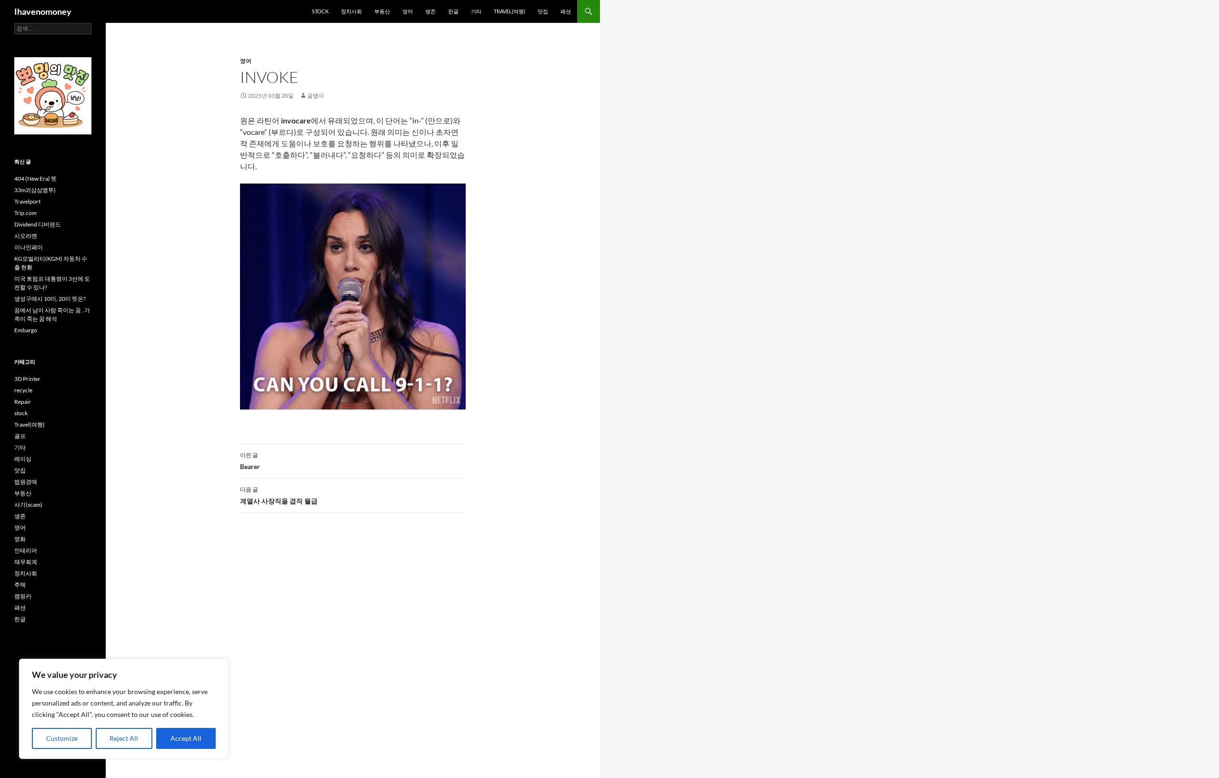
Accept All (185, 738)
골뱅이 (315, 95)
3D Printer (27, 378)
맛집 (543, 11)
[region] (124, 709)
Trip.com (25, 212)
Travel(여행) (509, 11)
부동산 (382, 11)
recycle (23, 390)
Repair (22, 401)
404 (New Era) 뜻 (35, 178)
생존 (430, 11)
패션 (565, 11)
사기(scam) (28, 504)
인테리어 (25, 550)
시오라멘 (25, 235)
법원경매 (25, 481)
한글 (453, 11)
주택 (20, 584)
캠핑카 (22, 596)
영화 (20, 539)
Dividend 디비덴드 (37, 224)
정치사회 (351, 11)
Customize (62, 738)
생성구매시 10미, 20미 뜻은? (50, 298)
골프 (20, 436)
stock (320, 11)
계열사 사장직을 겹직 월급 (279, 495)
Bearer (250, 461)
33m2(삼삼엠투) (35, 190)
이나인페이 (28, 247)
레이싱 (22, 458)
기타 (476, 11)
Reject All (124, 738)
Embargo (25, 330)
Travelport (27, 201)
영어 (407, 11)
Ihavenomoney (42, 11)
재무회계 (25, 561)
